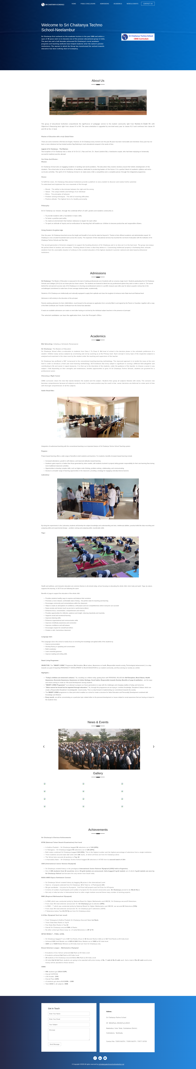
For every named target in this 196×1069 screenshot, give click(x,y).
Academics (118, 3)
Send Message (54, 1044)
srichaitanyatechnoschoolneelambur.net (111, 1064)
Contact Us (148, 3)
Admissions (104, 3)
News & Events (132, 3)
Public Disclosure (88, 3)
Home (74, 3)
